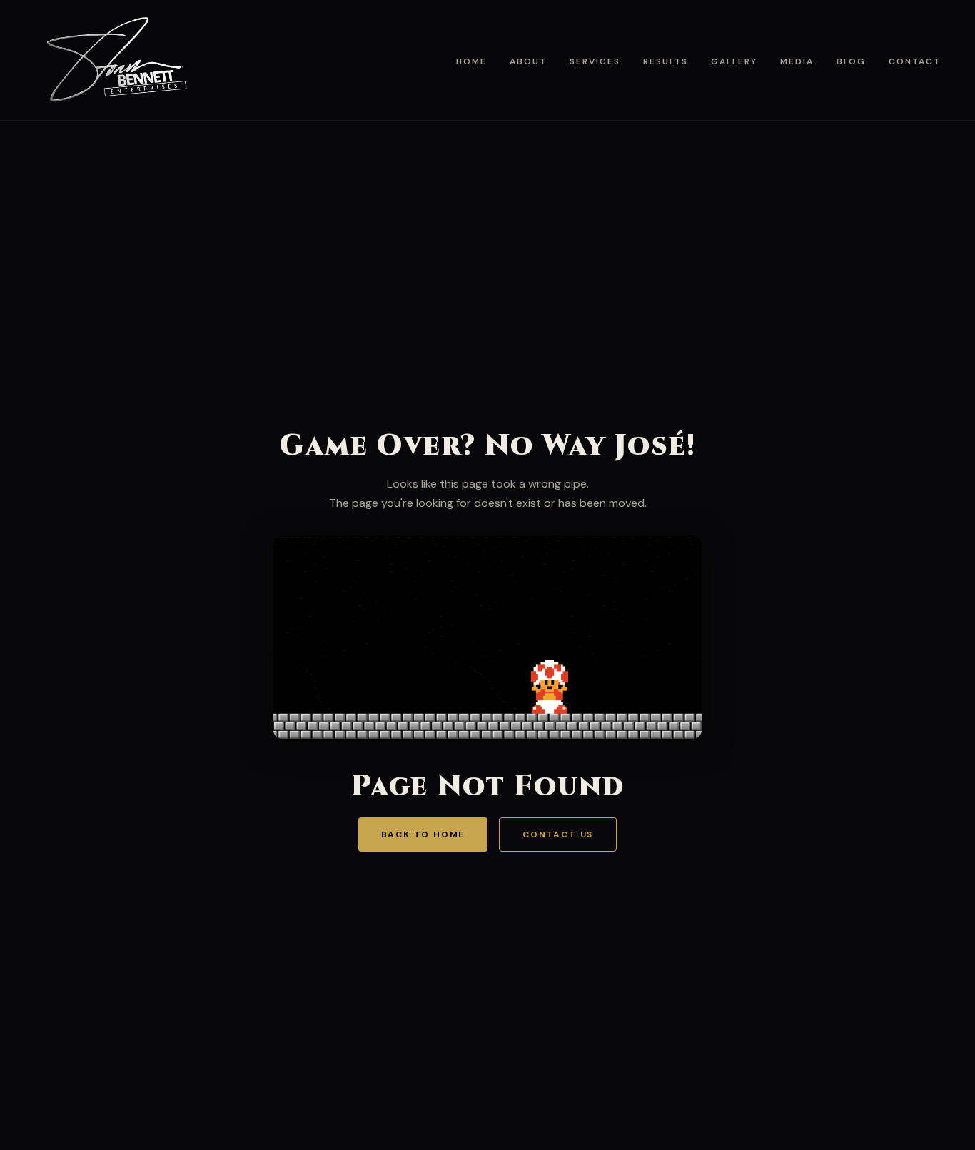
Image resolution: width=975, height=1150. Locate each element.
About (528, 61)
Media (797, 61)
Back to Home (423, 834)
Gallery (734, 61)
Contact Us (557, 834)
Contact (915, 61)
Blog (851, 61)
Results (665, 61)
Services (595, 61)
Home (471, 61)
